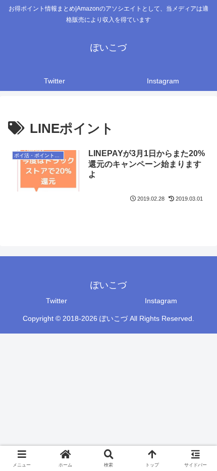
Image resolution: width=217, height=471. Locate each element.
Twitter (56, 301)
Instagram (161, 301)
